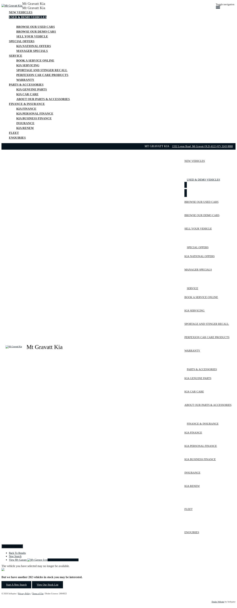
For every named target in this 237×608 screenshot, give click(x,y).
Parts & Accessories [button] (26, 84)
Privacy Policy (24, 593)
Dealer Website (218, 602)
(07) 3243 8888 (224, 146)
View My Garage (44, 559)
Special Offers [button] (21, 41)
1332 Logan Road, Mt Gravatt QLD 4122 (194, 146)
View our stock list (47, 584)
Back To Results (17, 553)
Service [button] (15, 55)
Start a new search (16, 584)
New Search (15, 556)
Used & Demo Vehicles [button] (27, 17)
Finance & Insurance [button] (27, 104)
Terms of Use (38, 593)
